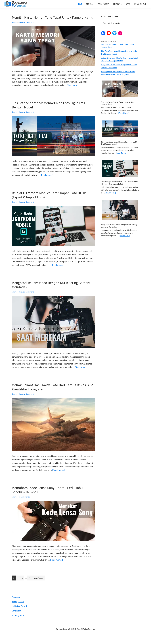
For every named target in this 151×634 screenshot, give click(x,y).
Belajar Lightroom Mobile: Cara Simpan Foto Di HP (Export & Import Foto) (49, 195)
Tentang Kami (18, 615)
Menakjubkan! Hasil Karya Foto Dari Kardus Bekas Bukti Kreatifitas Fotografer (53, 387)
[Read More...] (123, 113)
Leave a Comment (26, 22)
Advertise (16, 597)
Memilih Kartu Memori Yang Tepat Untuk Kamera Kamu (52, 17)
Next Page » (38, 578)
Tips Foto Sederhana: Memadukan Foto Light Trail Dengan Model (48, 105)
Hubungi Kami (18, 601)
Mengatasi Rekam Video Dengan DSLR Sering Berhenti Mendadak (51, 284)
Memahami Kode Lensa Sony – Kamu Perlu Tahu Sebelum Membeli (47, 489)
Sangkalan (16, 610)
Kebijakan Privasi (19, 606)
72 (30, 578)
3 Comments (24, 497)
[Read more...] (73, 85)
